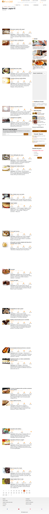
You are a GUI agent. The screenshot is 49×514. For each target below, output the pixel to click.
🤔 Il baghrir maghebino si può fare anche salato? (38, 136)
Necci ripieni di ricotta (15, 400)
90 (26, 492)
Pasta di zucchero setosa (16, 106)
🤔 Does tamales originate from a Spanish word (38, 141)
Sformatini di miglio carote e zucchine (40, 114)
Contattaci (28, 498)
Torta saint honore (14, 231)
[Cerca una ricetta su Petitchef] (40, 2)
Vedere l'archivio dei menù (39, 124)
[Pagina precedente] (6, 491)
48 (11, 492)
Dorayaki (12, 269)
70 (21, 492)
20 (13, 490)
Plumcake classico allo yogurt (17, 29)
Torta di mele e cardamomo (17, 40)
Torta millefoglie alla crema (16, 155)
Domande (35, 5)
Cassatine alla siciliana (15, 428)
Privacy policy (28, 500)
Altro (44, 5)
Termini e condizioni (29, 502)
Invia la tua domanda (40, 145)
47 (8, 492)
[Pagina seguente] (9, 495)
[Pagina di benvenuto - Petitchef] (2, 6)
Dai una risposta (34, 137)
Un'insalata (36, 155)
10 (11, 490)
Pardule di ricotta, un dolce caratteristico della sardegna (20, 359)
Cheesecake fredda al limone (17, 166)
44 (29, 490)
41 (21, 490)
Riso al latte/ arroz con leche (17, 194)
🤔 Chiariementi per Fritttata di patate (39, 138)
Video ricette (5, 500)
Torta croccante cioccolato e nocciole (41, 122)
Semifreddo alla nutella (15, 68)
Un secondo (36, 153)
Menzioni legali (28, 503)
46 (6, 492)
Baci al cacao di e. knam (16, 468)
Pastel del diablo (14, 280)
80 (24, 492)
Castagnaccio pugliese (15, 117)
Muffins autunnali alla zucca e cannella (19, 319)
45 (3, 492)
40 (19, 490)
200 (3, 495)
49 (13, 492)
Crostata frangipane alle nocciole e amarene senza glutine (21, 389)
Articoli (26, 5)
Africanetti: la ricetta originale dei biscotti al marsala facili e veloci (20, 243)
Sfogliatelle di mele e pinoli (16, 308)
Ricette (18, 5)
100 (29, 492)
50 (16, 492)
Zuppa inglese (13, 203)
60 (19, 492)
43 (26, 490)
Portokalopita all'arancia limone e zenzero (20, 348)
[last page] (11, 495)
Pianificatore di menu (39, 107)
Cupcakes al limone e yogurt (17, 439)
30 (16, 490)
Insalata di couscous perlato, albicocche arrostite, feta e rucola (41, 118)
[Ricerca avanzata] (42, 2)
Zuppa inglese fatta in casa (16, 479)
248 (6, 495)
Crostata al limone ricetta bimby (18, 78)
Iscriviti (26, 134)
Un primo (35, 152)
